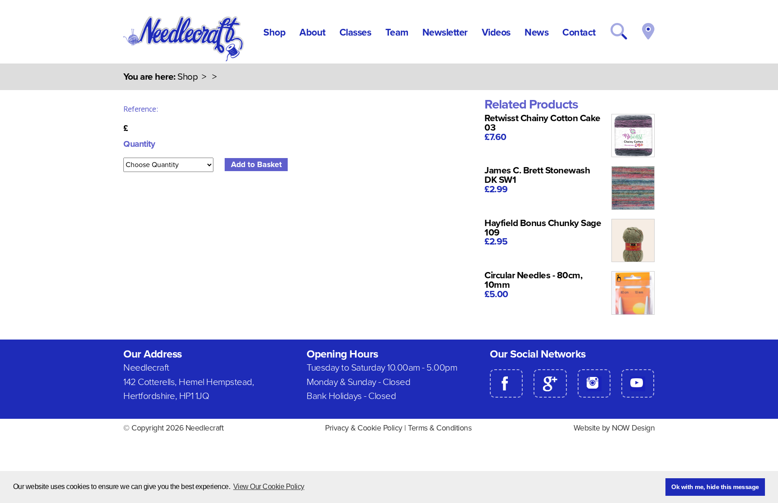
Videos (496, 32)
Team (396, 32)
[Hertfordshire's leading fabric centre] (184, 58)
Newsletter (445, 32)
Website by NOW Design (614, 428)
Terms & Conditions (439, 428)
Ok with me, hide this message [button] (715, 486)
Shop (274, 32)
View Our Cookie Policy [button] (268, 486)
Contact (579, 32)
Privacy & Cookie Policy (364, 428)
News (536, 32)
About (312, 32)
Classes (355, 32)
